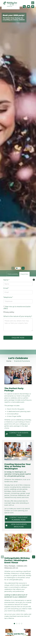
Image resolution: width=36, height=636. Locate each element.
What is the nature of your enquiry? (17, 316)
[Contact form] (28, 6)
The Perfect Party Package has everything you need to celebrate (14, 18)
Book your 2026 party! (13, 15)
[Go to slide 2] (19, 268)
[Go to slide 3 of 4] (19, 623)
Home (8, 361)
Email (6, 288)
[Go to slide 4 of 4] (21, 623)
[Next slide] (23, 268)
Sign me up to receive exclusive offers (16, 307)
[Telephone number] (24, 6)
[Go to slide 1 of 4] (14, 623)
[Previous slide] (12, 268)
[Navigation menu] (32, 2)
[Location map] (32, 6)
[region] (18, 578)
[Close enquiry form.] (34, 280)
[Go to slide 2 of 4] (16, 623)
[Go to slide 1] (16, 268)
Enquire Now (18, 338)
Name (6, 280)
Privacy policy (8, 312)
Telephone (8, 297)
